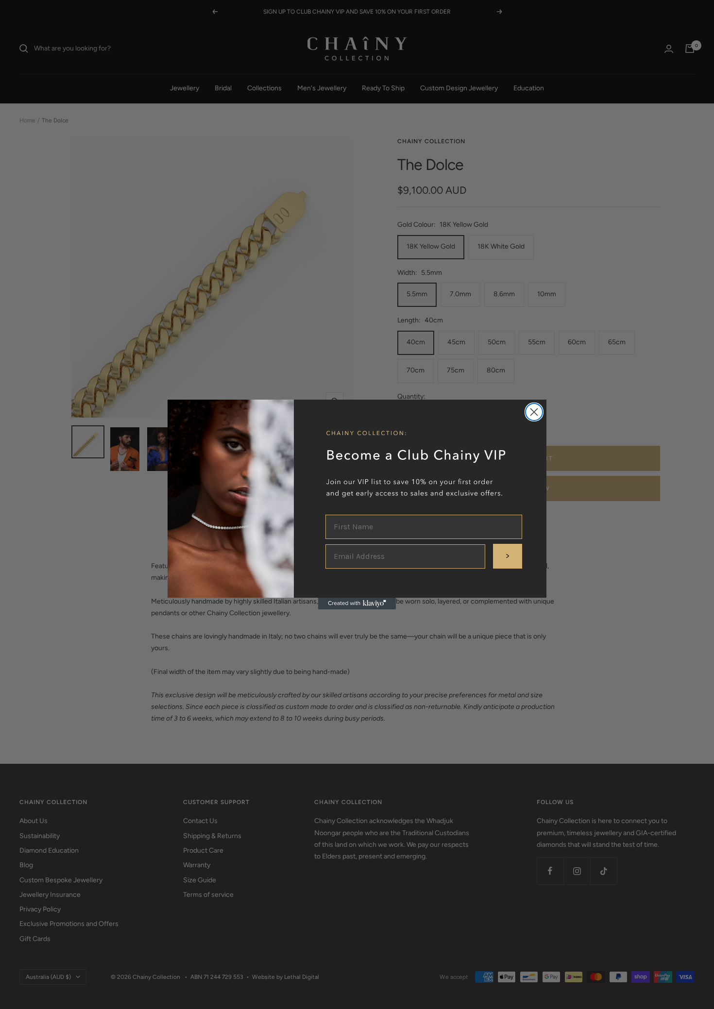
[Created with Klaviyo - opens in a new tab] (357, 603)
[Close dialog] (534, 412)
